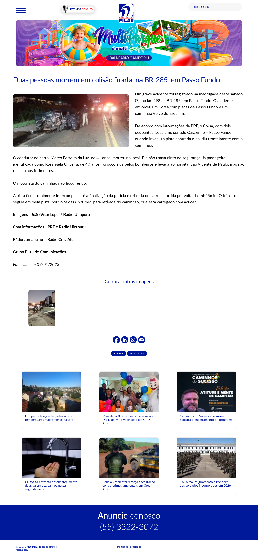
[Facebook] (116, 340)
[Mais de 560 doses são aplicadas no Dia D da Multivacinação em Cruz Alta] (129, 402)
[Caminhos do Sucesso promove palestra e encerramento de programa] (206, 408)
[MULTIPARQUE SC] (129, 43)
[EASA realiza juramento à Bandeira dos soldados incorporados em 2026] (206, 457)
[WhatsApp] (133, 340)
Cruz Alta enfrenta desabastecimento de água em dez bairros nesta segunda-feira (51, 485)
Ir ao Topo (137, 353)
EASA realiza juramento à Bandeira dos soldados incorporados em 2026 (205, 483)
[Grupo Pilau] (126, 12)
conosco (129, 516)
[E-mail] (141, 340)
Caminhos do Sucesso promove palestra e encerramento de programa (206, 418)
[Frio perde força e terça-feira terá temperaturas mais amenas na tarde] (51, 391)
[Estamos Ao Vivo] (78, 10)
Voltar (118, 353)
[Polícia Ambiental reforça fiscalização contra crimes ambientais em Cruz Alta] (129, 457)
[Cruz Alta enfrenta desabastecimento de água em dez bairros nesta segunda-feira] (51, 457)
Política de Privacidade (129, 547)
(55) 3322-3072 (129, 527)
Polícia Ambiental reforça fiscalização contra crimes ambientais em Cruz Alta (128, 485)
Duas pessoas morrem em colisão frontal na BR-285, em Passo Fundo (116, 80)
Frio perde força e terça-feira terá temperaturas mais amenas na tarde (50, 418)
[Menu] (21, 10)
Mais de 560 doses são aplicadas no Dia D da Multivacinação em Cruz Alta (127, 420)
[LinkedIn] (124, 340)
